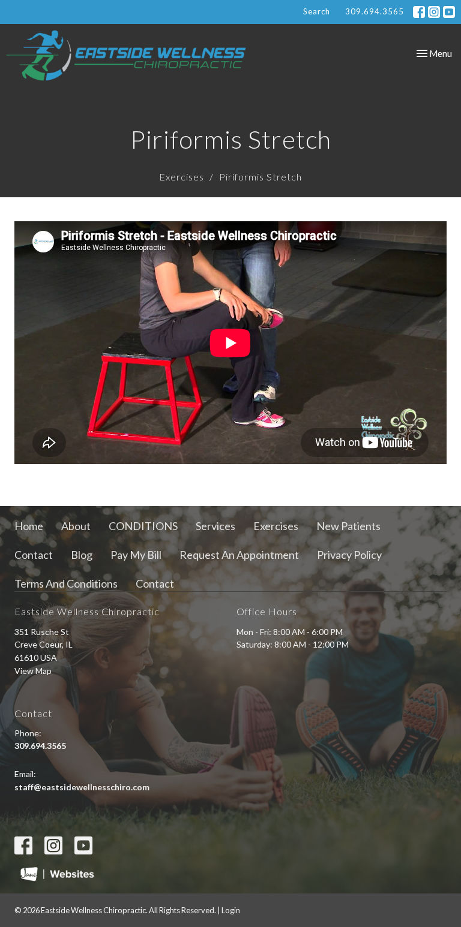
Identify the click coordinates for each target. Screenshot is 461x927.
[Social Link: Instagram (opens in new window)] (434, 12)
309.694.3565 (374, 11)
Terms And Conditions (66, 583)
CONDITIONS (143, 525)
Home (28, 525)
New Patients (348, 525)
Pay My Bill (135, 554)
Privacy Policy (349, 554)
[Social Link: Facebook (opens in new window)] (419, 12)
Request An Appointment (239, 554)
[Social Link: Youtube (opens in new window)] (449, 12)
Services (215, 525)
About (76, 525)
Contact (33, 554)
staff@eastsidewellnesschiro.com (81, 787)
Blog (81, 554)
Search (316, 11)
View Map (33, 671)
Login (230, 910)
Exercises (181, 176)
